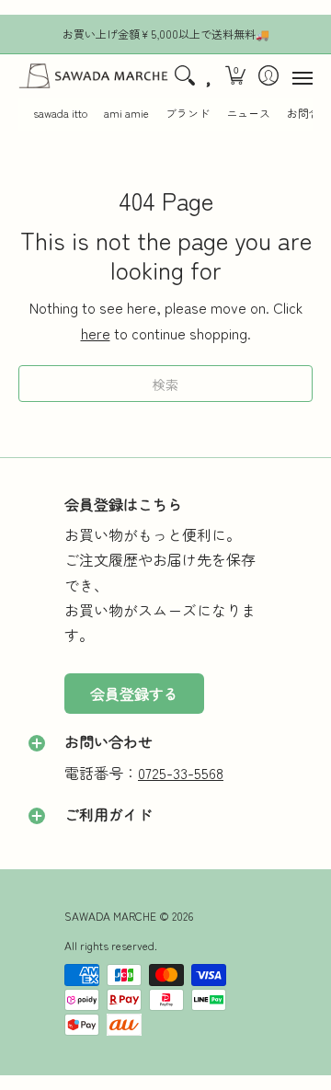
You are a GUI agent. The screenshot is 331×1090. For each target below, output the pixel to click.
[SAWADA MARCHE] (93, 76)
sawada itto (60, 113)
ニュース (248, 113)
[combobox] (165, 383)
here (95, 333)
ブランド (188, 113)
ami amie (126, 113)
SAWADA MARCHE (110, 916)
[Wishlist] (209, 76)
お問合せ (309, 113)
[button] (236, 76)
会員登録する (134, 694)
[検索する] (184, 76)
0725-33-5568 (180, 773)
